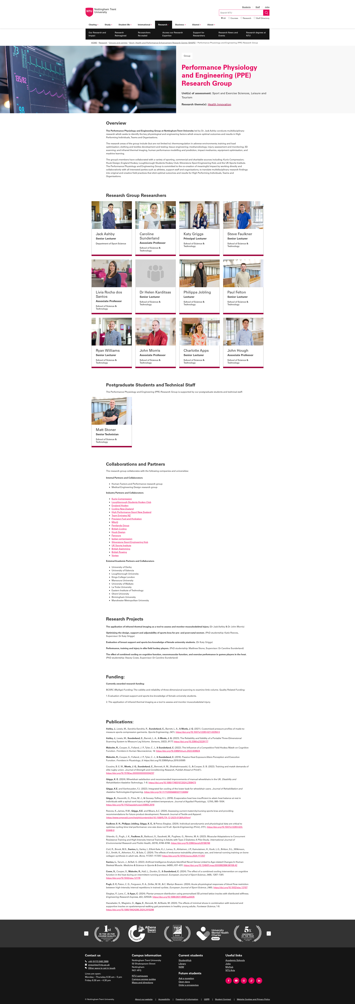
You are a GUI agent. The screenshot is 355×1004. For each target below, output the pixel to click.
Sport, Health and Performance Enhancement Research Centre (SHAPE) (162, 42)
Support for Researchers (199, 34)
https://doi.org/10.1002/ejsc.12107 (230, 887)
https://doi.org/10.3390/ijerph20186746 (190, 843)
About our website (144, 999)
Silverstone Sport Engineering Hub (130, 542)
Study (108, 24)
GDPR (206, 999)
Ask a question (186, 978)
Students (246, 7)
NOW (181, 966)
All (224, 18)
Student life (124, 24)
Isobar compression (122, 538)
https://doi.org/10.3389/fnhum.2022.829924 (178, 750)
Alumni (195, 24)
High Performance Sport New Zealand (131, 512)
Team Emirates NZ (121, 515)
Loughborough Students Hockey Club (131, 502)
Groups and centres (118, 42)
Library (182, 963)
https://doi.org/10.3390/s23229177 (191, 741)
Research (247, 18)
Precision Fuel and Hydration (127, 518)
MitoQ (115, 522)
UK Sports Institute (121, 545)
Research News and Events (228, 34)
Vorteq (115, 555)
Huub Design (118, 532)
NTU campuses (140, 975)
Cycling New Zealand (123, 508)
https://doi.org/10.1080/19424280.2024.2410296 (130, 909)
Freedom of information (187, 999)
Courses (234, 18)
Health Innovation (219, 104)
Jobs (267, 7)
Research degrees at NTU (256, 34)
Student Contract (223, 999)
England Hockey (120, 505)
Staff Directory (262, 18)
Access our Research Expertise (172, 34)
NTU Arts (230, 970)
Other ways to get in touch (101, 968)
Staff (258, 7)
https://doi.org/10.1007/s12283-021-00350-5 (198, 732)
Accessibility (164, 999)
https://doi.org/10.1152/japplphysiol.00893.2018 (130, 804)
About (210, 24)
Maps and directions (142, 982)
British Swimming (121, 548)
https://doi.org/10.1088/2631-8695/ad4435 (174, 896)
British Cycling (119, 528)
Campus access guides (144, 979)
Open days (184, 981)
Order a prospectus (189, 984)
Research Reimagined (120, 34)
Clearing (93, 24)
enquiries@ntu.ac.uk (99, 964)
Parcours (116, 535)
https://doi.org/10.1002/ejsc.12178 (123, 877)
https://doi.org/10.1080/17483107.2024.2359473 (172, 782)
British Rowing (119, 552)
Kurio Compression (122, 498)
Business (179, 24)
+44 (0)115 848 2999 (98, 961)
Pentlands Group (120, 525)
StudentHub (185, 960)
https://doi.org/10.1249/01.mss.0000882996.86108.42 (210, 865)
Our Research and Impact (97, 34)
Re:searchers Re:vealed (144, 34)
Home (94, 42)
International (144, 24)
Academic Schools (235, 960)
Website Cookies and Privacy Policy (253, 999)
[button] (86, 933)
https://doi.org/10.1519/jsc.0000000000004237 (130, 773)
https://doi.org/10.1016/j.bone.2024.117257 (183, 855)
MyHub (229, 966)
